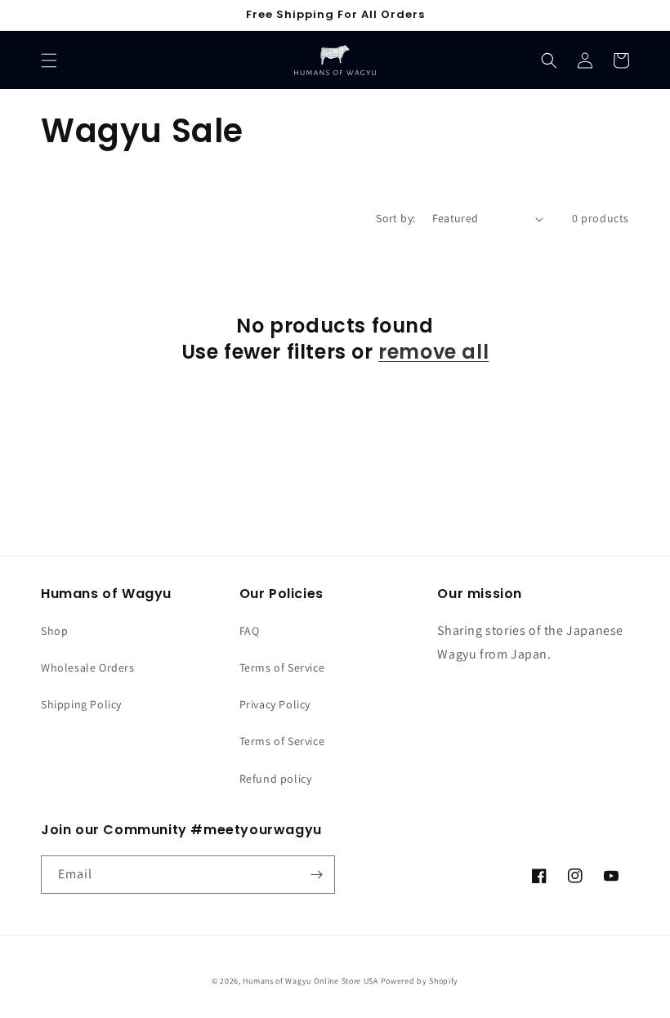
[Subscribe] (316, 874)
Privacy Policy (274, 704)
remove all (433, 351)
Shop (54, 630)
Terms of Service (282, 667)
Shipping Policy (81, 704)
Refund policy (275, 778)
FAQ (249, 630)
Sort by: (395, 218)
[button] (49, 60)
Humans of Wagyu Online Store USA (310, 981)
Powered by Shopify (420, 981)
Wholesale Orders (88, 667)
